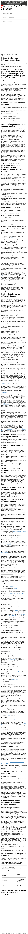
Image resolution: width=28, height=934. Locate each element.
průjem (12, 237)
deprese (16, 593)
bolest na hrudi (17, 531)
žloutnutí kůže (11, 659)
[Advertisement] (14, 39)
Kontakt (24, 933)
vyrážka (6, 542)
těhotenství (4, 276)
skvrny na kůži (12, 615)
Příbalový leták (8, 13)
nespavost (21, 593)
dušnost (23, 531)
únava (15, 588)
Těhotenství (6, 383)
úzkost (11, 593)
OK (19, 3)
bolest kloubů (12, 720)
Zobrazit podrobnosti (12, 3)
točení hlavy (15, 679)
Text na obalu (8, 21)
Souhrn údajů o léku (9, 17)
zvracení (16, 611)
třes (19, 671)
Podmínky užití (9, 933)
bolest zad (18, 627)
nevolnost (9, 429)
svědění (9, 544)
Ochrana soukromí (17, 933)
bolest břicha (4, 552)
